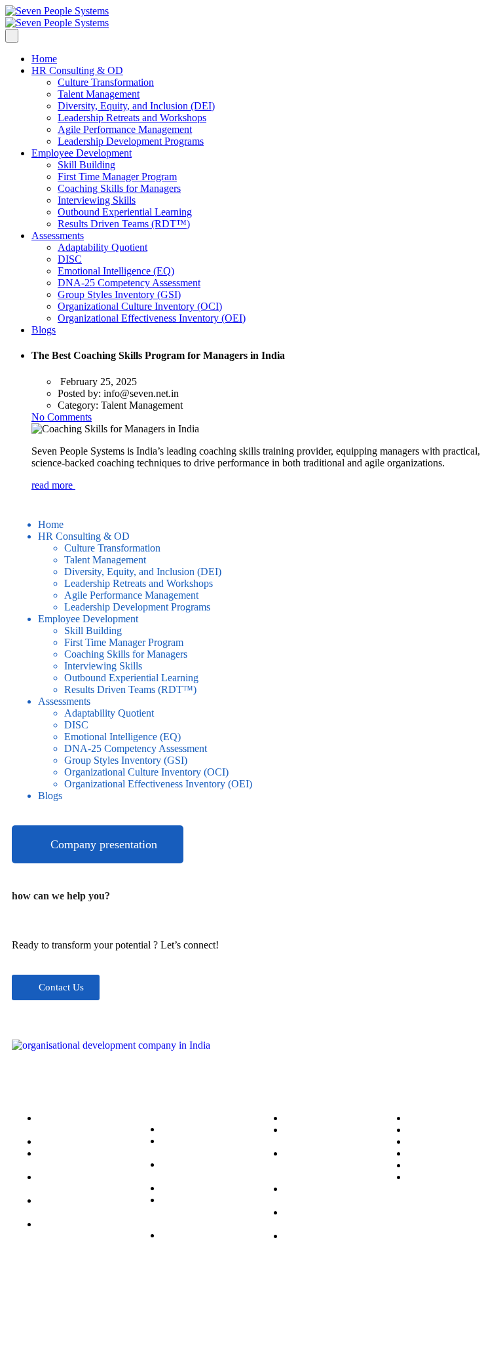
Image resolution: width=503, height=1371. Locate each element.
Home (44, 58)
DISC (70, 259)
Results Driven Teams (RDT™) (124, 223)
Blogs (43, 329)
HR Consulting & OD (77, 70)
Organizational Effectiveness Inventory (314, 1247)
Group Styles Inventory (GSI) (119, 294)
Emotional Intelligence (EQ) (116, 270)
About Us (427, 1176)
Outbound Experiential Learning (125, 211)
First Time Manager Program (117, 176)
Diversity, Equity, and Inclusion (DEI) (136, 105)
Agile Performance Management (125, 129)
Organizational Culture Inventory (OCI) (140, 306)
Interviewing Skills (97, 200)
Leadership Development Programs (131, 141)
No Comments (61, 417)
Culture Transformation (106, 82)
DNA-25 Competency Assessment (129, 282)
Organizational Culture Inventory (321, 1218)
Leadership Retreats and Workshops (132, 117)
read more (53, 485)
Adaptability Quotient (102, 247)
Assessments (57, 235)
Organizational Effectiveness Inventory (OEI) (152, 318)
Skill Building (86, 164)
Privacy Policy (437, 1141)
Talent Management (99, 94)
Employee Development (81, 153)
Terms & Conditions (449, 1129)
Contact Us (430, 1165)
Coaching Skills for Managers (119, 188)
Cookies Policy (438, 1117)
